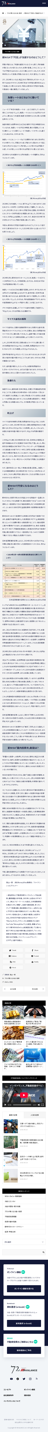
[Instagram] (30, 1378)
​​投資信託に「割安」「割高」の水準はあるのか (34, 1022)
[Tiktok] (17, 1378)
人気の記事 (35, 1115)
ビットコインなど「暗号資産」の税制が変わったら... (13, 1043)
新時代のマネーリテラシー (14, 1226)
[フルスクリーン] (42, 1105)
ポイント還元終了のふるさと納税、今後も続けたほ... (34, 1044)
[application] (24, 1095)
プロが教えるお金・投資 (12, 52)
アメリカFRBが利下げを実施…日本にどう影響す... (13, 1066)
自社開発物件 (8, 1395)
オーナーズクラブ (38, 1419)
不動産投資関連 (10, 1216)
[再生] (5, 1105)
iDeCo (7, 982)
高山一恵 (12, 975)
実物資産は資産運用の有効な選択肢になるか (12, 1022)
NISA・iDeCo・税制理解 (13, 1196)
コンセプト (7, 1389)
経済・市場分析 (10, 1232)
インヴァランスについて (11, 1401)
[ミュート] (39, 1105)
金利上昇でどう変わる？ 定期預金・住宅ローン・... (34, 1065)
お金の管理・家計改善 (12, 1206)
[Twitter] (24, 1378)
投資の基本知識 (10, 1221)
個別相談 (27, 1395)
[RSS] (36, 1378)
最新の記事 (13, 1115)
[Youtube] (11, 1378)
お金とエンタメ (10, 1201)
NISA (11, 982)
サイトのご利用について (23, 1419)
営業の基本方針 (9, 1419)
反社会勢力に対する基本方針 (24, 1422)
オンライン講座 (29, 1389)
